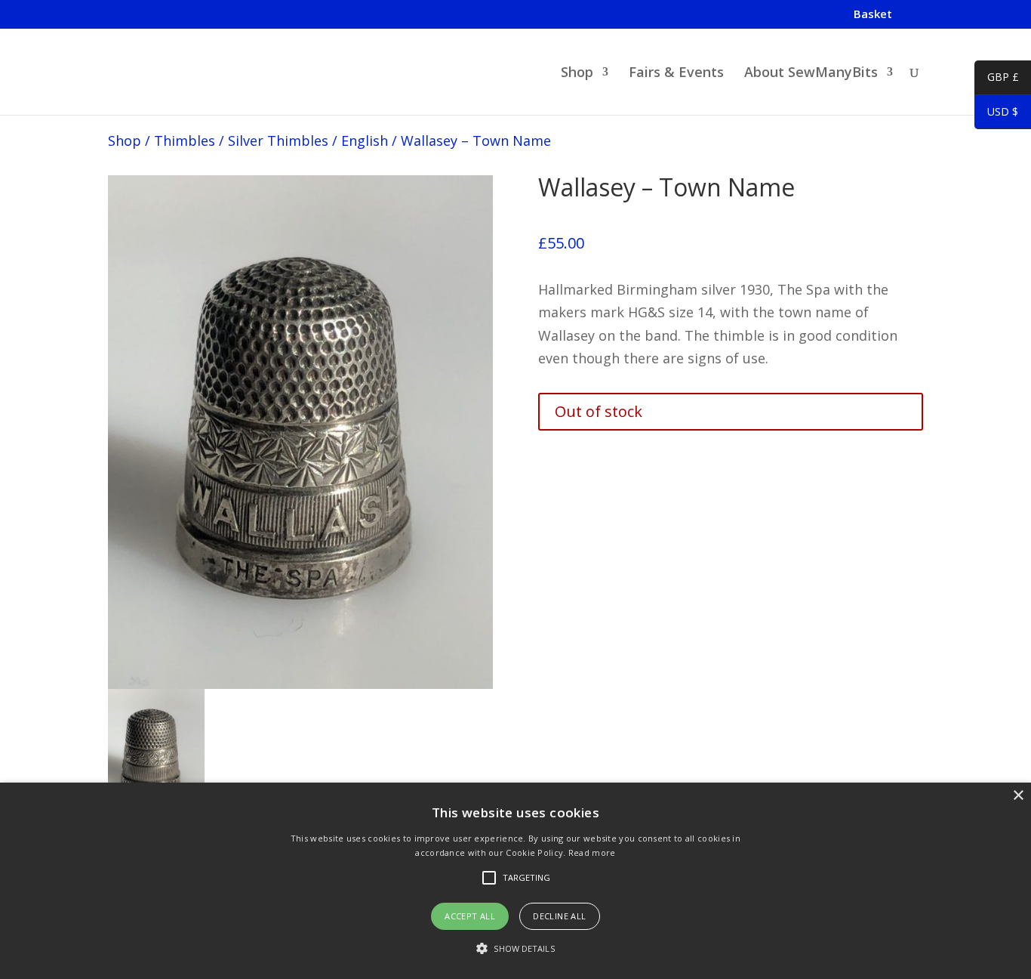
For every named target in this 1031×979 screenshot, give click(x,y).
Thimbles (184, 140)
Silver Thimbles (278, 140)
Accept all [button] (470, 916)
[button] (515, 949)
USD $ (996, 114)
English (364, 140)
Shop (577, 73)
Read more (592, 852)
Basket (873, 14)
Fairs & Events (676, 73)
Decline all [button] (559, 916)
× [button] (1017, 795)
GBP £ (996, 79)
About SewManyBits (811, 73)
